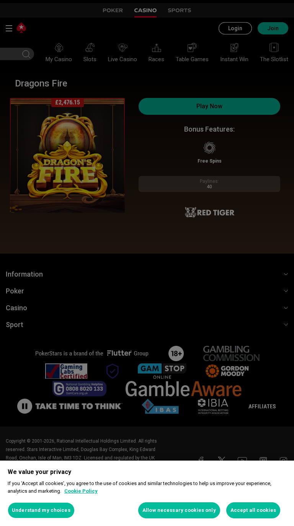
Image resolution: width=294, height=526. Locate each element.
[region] (147, 493)
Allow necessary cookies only (179, 510)
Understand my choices (41, 510)
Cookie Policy (81, 491)
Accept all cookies (253, 510)
